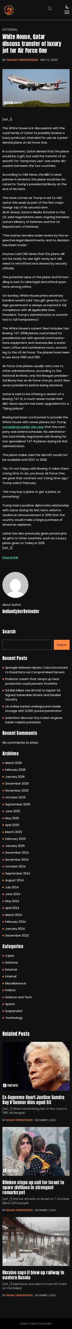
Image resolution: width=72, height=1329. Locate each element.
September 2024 (17, 873)
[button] (66, 12)
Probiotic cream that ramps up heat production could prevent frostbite (32, 681)
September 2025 (17, 804)
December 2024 (17, 852)
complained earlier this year (23, 427)
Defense (11, 962)
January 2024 (15, 929)
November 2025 (17, 790)
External (10, 29)
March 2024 (13, 915)
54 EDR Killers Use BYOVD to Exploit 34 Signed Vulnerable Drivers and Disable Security (33, 694)
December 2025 (17, 783)
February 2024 (15, 922)
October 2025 (15, 797)
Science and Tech (18, 997)
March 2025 (13, 832)
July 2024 (12, 887)
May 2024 (12, 901)
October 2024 (15, 866)
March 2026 (13, 763)
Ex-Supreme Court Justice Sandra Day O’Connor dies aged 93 (33, 1100)
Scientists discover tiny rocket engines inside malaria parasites (33, 720)
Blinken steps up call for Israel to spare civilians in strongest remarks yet (33, 1187)
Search (9, 631)
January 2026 (15, 777)
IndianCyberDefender (22, 60)
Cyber (9, 956)
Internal (10, 976)
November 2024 (17, 859)
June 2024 (12, 894)
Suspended (13, 1011)
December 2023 (17, 935)
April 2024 (12, 908)
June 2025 (12, 811)
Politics (10, 990)
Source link (10, 557)
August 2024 (14, 880)
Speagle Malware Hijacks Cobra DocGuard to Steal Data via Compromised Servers (36, 669)
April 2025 (12, 825)
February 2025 (15, 839)
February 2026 (15, 770)
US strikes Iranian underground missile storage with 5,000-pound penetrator (33, 708)
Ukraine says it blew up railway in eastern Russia (33, 1275)
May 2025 (12, 818)
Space (10, 1004)
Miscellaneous (15, 983)
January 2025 (15, 846)
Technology (14, 1018)
